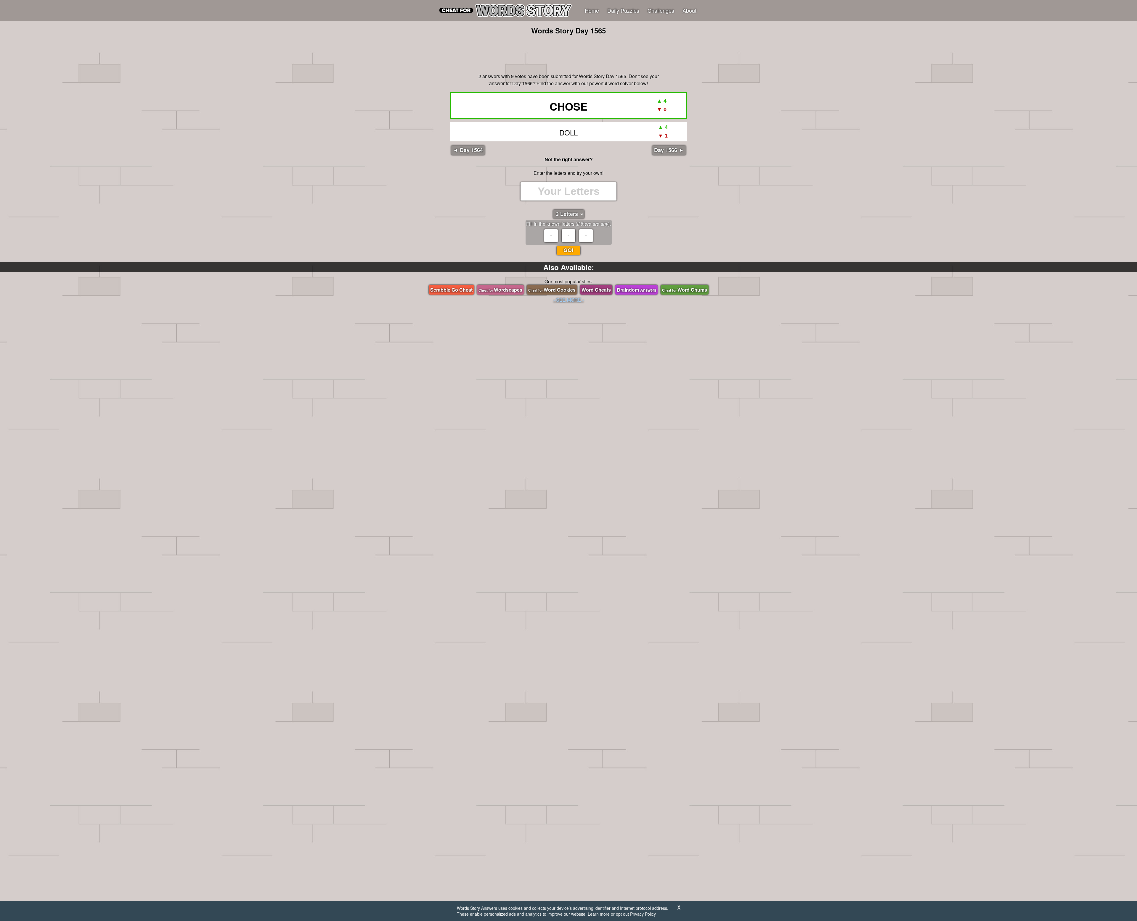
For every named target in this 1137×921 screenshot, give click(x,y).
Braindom (636, 289)
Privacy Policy (643, 914)
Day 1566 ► (669, 150)
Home (592, 10)
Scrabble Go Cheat (451, 289)
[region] (568, 53)
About (689, 10)
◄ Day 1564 (468, 150)
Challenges (661, 10)
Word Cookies (552, 289)
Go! (568, 250)
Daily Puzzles (623, 10)
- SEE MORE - (568, 299)
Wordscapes (500, 289)
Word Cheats (596, 289)
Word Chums (684, 289)
